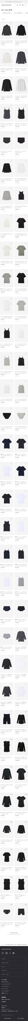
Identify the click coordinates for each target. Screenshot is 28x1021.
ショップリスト (5, 986)
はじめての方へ (5, 981)
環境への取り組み (6, 999)
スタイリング (5, 988)
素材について (5, 993)
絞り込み (8, 1018)
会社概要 (4, 1001)
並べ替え (21, 1018)
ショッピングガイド (6, 984)
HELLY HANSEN (18, 13)
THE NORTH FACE (7, 13)
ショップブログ (5, 991)
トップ (2, 944)
